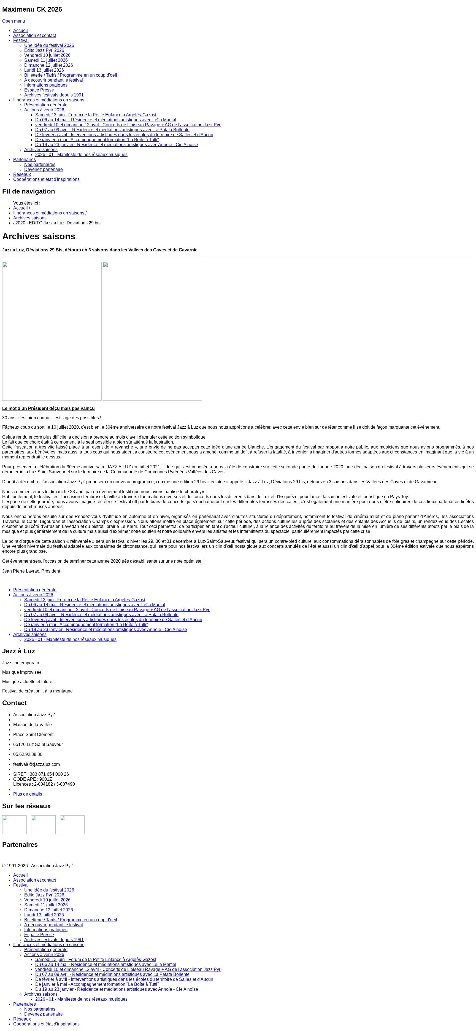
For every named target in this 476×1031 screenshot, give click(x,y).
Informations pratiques (45, 929)
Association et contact (34, 880)
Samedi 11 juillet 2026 (46, 905)
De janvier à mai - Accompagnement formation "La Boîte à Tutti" (86, 624)
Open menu (13, 21)
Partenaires (24, 1004)
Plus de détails (27, 794)
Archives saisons (30, 218)
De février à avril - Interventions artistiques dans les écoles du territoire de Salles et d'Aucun (113, 619)
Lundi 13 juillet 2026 (44, 914)
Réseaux (22, 1019)
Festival (21, 885)
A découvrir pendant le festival (53, 924)
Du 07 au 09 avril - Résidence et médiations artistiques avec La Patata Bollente (101, 614)
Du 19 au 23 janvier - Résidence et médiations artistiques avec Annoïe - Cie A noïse (105, 629)
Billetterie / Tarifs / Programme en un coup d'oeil (70, 919)
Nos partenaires (39, 1009)
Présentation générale (34, 589)
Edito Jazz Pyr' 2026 (44, 895)
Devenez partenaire (43, 1014)
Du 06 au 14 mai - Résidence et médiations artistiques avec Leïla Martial (94, 604)
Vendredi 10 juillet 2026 (47, 900)
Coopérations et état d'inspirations (46, 1024)
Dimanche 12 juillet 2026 (48, 910)
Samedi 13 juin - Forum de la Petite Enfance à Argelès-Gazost (84, 599)
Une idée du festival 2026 (49, 890)
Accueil (20, 208)
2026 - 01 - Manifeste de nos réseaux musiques (70, 639)
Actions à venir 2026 (33, 594)
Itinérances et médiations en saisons (48, 213)
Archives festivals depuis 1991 (54, 939)
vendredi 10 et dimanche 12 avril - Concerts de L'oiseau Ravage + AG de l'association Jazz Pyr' (117, 609)
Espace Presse (39, 934)
